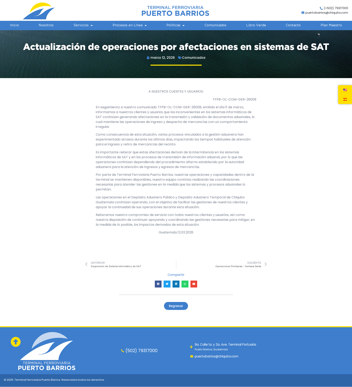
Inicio (14, 25)
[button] (158, 284)
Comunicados (215, 25)
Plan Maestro (331, 25)
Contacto (293, 25)
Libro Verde (256, 25)
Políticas (173, 25)
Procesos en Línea (128, 25)
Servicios (81, 25)
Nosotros (46, 25)
